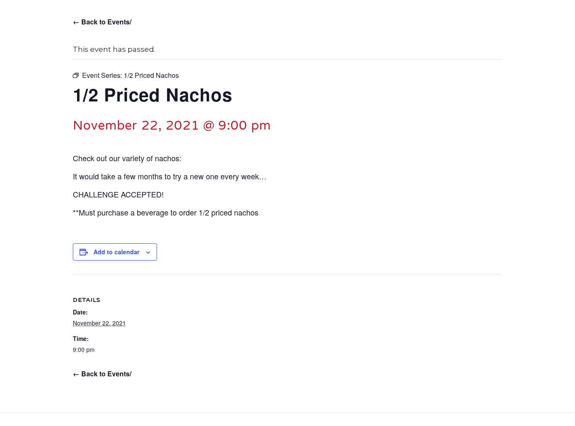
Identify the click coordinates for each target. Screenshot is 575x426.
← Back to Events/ (102, 22)
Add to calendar (116, 252)
